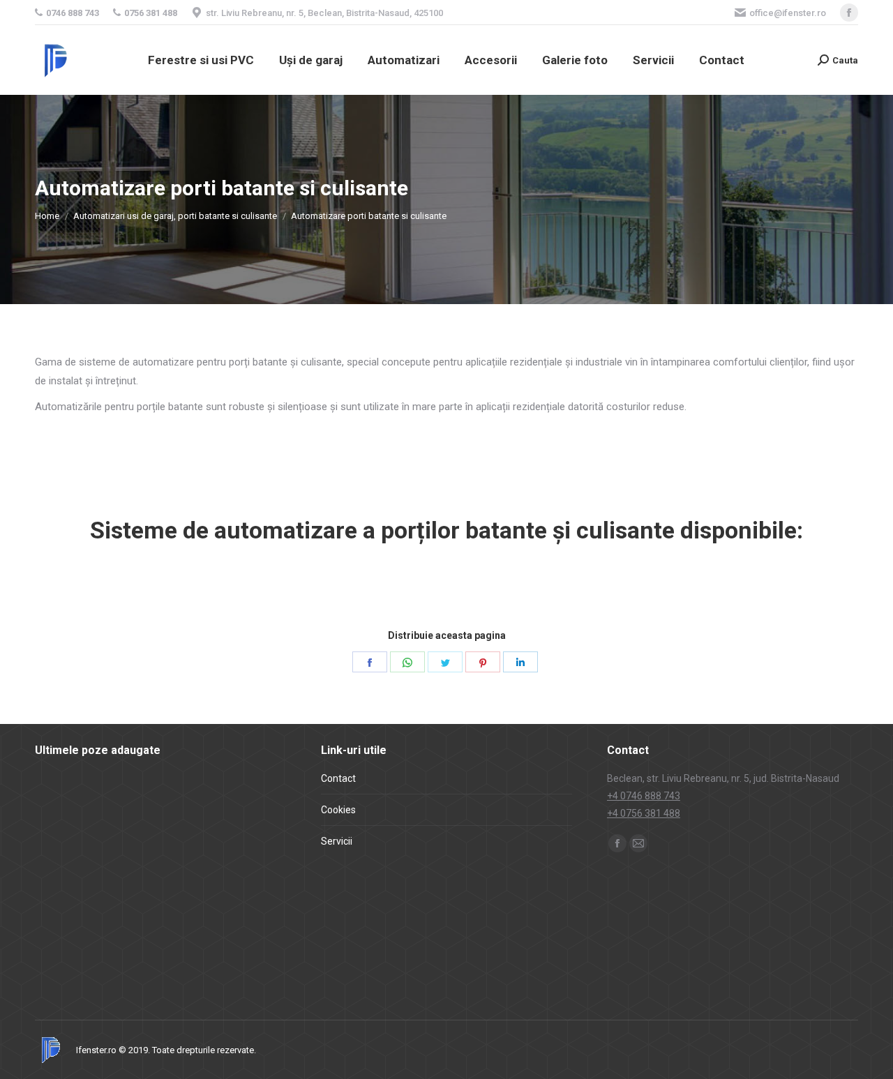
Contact (338, 778)
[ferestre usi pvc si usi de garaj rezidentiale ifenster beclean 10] (115, 800)
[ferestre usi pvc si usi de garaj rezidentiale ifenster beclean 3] (62, 908)
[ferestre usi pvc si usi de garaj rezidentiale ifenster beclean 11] (62, 800)
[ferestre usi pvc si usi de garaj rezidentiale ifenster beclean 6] (115, 854)
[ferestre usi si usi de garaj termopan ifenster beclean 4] (62, 961)
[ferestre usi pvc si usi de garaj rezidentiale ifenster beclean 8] (223, 800)
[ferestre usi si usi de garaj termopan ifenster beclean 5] (223, 908)
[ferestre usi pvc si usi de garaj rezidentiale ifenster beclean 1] (169, 908)
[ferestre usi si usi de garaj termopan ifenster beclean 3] (115, 961)
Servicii (336, 841)
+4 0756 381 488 (643, 813)
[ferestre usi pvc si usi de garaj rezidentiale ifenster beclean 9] (169, 800)
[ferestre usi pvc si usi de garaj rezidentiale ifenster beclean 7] (62, 854)
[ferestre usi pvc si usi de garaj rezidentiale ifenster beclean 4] (223, 854)
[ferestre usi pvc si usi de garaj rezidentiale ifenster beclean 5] (169, 854)
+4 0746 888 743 (643, 795)
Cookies (338, 809)
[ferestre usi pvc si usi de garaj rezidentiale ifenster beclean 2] (115, 908)
